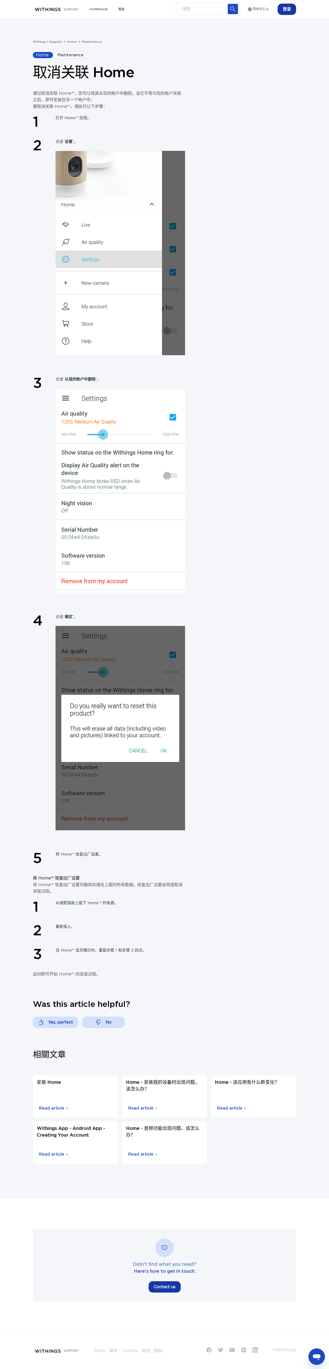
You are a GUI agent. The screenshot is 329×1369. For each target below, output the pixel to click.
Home (72, 41)
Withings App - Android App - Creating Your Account (71, 1132)
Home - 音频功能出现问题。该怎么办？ (162, 1132)
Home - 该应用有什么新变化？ (247, 1082)
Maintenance (92, 41)
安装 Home (49, 1082)
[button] (287, 9)
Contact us (165, 1287)
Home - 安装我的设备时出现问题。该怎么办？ (162, 1086)
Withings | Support (47, 41)
